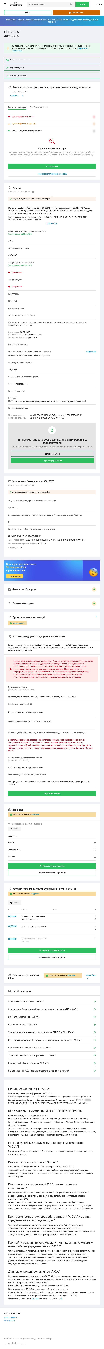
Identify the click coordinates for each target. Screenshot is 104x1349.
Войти (27, 12)
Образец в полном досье (53, 866)
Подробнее (91, 352)
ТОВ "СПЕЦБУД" (11, 1317)
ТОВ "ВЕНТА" (9, 1321)
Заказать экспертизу (18, 76)
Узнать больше (15, 576)
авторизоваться (52, 454)
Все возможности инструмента (52, 873)
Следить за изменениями (20, 60)
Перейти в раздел (52, 793)
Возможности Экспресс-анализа (52, 174)
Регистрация (77, 12)
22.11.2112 (12, 916)
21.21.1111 (12, 926)
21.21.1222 (12, 939)
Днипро (35, 1299)
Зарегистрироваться (52, 461)
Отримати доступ (19, 623)
